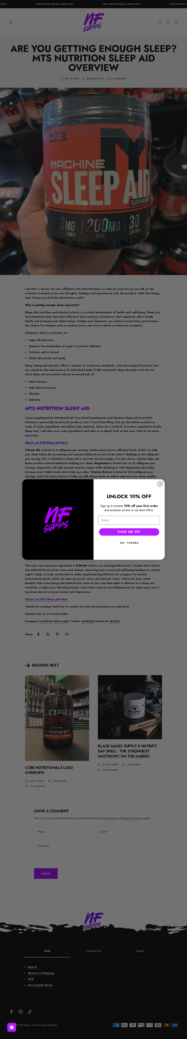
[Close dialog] (160, 484)
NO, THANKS (129, 543)
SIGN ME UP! (129, 532)
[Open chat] (11, 1027)
